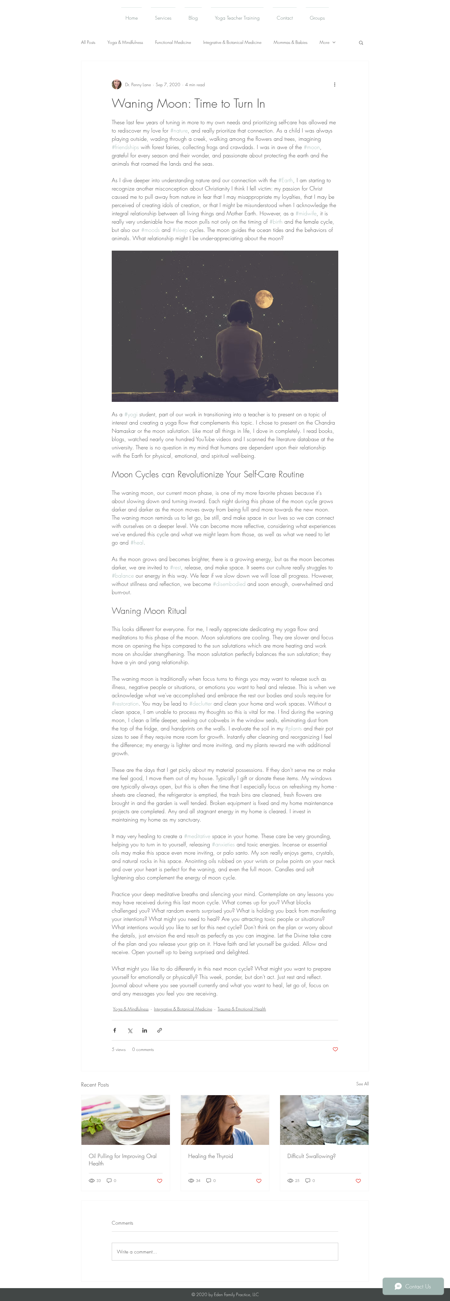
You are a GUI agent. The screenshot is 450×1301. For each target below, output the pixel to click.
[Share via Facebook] (115, 1030)
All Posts (88, 42)
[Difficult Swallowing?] (324, 1120)
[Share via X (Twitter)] (130, 1030)
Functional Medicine (173, 42)
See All (362, 1084)
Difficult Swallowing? (311, 1156)
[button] (361, 42)
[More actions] (334, 84)
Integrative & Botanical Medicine (232, 42)
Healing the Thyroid (210, 1156)
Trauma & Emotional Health (242, 1009)
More (324, 42)
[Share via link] (160, 1030)
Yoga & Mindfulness (125, 42)
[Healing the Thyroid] (225, 1120)
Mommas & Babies (290, 42)
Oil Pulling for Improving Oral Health (123, 1159)
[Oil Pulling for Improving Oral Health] (125, 1120)
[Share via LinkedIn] (145, 1030)
